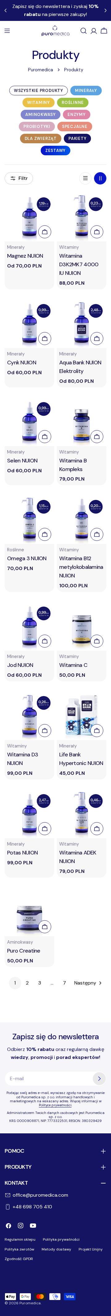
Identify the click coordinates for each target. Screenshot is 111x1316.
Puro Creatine (23, 950)
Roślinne (73, 102)
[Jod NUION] (29, 626)
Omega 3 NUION (27, 558)
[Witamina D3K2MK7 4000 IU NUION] (81, 216)
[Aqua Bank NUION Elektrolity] (81, 323)
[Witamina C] (81, 626)
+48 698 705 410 (32, 1206)
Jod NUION (20, 665)
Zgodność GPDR (19, 1258)
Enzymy (77, 114)
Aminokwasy (40, 114)
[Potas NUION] (29, 813)
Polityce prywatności (55, 1105)
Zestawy (55, 150)
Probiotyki (36, 126)
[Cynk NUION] (29, 323)
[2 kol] (100, 178)
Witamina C (73, 665)
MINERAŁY (86, 90)
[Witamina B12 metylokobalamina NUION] (81, 519)
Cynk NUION (21, 362)
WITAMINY (38, 102)
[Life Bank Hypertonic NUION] (81, 715)
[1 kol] (85, 178)
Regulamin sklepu (20, 1239)
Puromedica (40, 70)
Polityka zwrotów (19, 1249)
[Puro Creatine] (29, 911)
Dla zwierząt (41, 138)
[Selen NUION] (29, 421)
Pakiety (77, 138)
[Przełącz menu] (7, 31)
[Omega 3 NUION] (29, 519)
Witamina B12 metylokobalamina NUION (81, 567)
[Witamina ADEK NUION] (81, 813)
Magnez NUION (25, 256)
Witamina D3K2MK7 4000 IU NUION (78, 264)
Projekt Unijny (91, 1249)
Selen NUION (22, 460)
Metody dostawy (56, 1249)
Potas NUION (22, 852)
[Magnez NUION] (29, 216)
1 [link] (15, 983)
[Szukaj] (83, 31)
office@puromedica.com (40, 1195)
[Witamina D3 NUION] (29, 715)
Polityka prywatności (61, 1239)
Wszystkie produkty (38, 90)
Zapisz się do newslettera (55, 1037)
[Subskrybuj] (99, 1078)
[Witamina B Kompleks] (81, 421)
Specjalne (75, 126)
